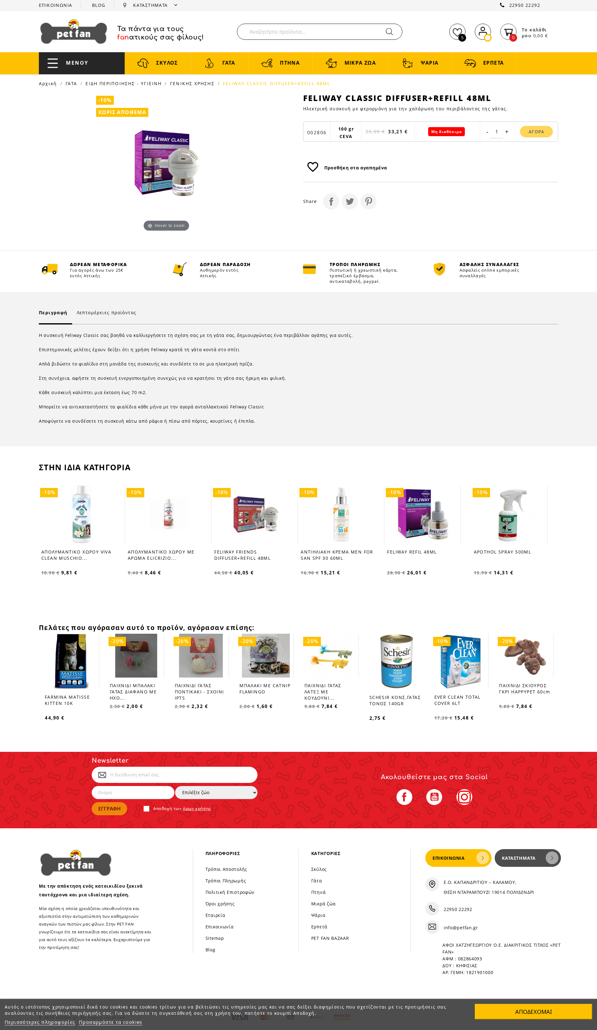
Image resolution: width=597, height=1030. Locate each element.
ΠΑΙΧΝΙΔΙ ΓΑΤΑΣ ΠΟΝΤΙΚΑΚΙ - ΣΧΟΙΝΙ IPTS (199, 692)
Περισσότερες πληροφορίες (40, 1022)
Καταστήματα (519, 858)
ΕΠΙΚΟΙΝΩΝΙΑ (55, 5)
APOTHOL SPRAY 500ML (416, 552)
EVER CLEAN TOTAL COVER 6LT (457, 700)
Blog (210, 950)
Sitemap (215, 938)
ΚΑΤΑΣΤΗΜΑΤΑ (151, 5)
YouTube (434, 797)
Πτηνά (318, 892)
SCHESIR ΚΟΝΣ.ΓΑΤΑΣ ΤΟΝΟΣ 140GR (395, 700)
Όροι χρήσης (220, 904)
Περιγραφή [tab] (53, 312)
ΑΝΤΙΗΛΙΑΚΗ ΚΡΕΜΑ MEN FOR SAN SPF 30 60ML (250, 555)
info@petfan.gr (461, 928)
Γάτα (316, 881)
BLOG (98, 5)
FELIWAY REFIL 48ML (325, 552)
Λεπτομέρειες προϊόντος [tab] (107, 312)
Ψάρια (318, 915)
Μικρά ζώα (323, 904)
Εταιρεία (215, 915)
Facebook (404, 797)
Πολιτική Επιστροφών (230, 892)
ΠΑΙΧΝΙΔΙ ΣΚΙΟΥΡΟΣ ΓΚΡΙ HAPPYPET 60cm (524, 689)
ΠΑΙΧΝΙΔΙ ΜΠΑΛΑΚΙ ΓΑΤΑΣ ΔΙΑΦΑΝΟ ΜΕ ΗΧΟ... (133, 692)
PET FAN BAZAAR (330, 938)
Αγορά (536, 132)
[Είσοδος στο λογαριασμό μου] (483, 31)
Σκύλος (319, 869)
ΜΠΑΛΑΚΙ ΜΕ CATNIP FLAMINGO (264, 689)
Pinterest (368, 201)
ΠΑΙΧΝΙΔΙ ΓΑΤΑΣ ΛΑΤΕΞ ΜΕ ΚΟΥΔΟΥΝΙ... (322, 692)
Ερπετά (319, 927)
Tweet (350, 201)
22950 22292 (524, 5)
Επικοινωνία (220, 927)
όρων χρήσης (197, 809)
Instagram (464, 797)
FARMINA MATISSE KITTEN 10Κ (67, 700)
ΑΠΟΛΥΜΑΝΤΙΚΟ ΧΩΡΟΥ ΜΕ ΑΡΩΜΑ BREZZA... (507, 555)
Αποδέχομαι (533, 1011)
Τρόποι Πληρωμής (226, 881)
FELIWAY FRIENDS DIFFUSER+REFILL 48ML (156, 555)
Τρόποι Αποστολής (226, 869)
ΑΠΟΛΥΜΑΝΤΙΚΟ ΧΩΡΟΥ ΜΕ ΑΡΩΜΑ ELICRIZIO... (74, 555)
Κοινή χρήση (331, 201)
